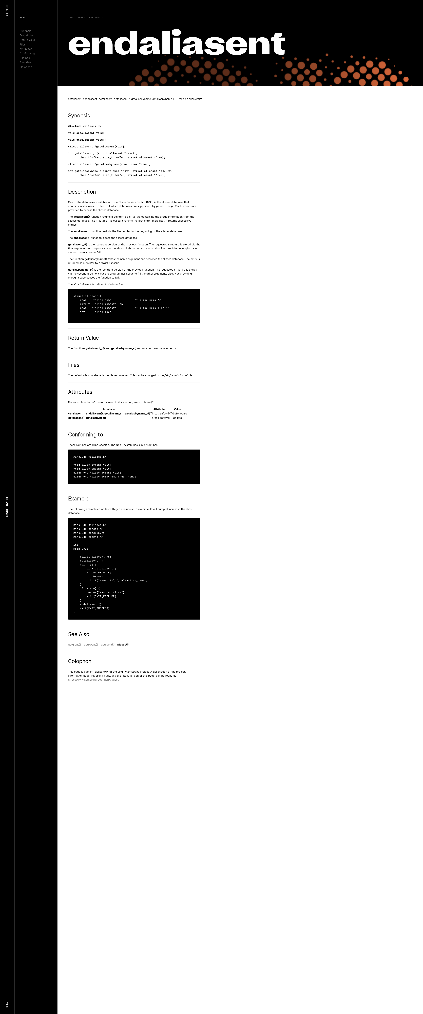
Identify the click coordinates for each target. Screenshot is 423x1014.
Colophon (26, 67)
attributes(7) (146, 402)
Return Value (28, 40)
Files (22, 44)
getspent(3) (108, 644)
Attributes (26, 49)
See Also (25, 62)
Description (27, 35)
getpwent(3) (91, 644)
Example (25, 58)
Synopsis (25, 31)
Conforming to (29, 53)
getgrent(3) (75, 644)
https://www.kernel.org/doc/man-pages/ (93, 679)
